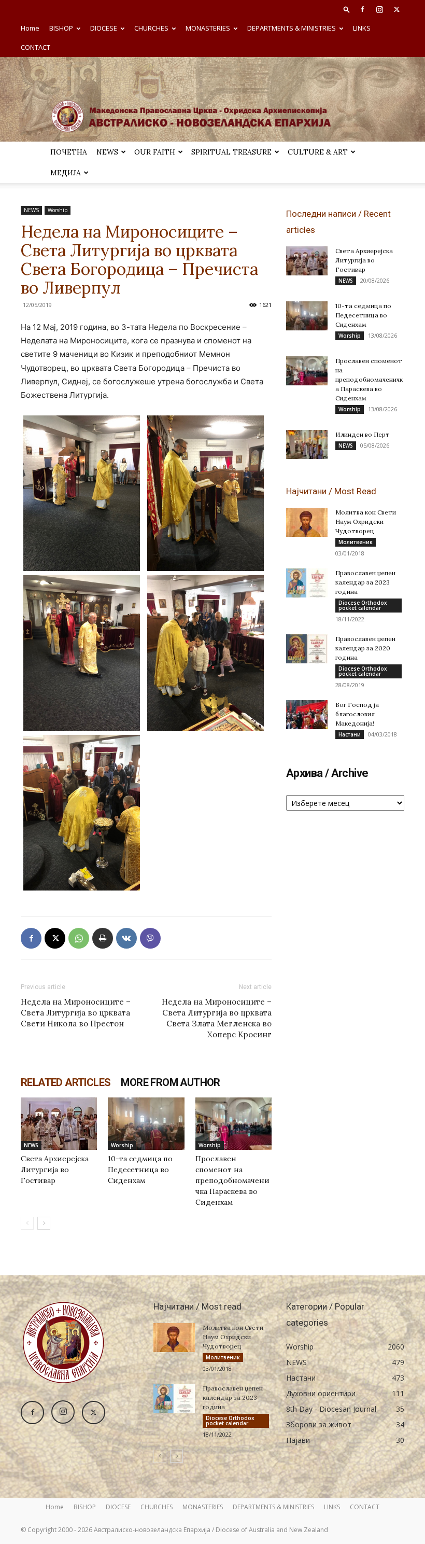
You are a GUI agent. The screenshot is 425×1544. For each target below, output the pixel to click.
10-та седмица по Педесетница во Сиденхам (140, 1169)
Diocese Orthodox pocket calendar (362, 605)
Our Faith (154, 152)
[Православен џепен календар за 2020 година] (307, 648)
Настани (349, 734)
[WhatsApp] (78, 938)
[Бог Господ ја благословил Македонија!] (307, 714)
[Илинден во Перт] (307, 444)
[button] (347, 9)
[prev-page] (27, 1223)
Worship (57, 210)
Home (30, 28)
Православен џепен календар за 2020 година (365, 648)
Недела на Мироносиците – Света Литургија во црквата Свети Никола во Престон (76, 1012)
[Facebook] (362, 9)
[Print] (102, 938)
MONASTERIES (208, 28)
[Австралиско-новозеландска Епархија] (212, 99)
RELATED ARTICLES (65, 1082)
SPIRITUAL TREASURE (231, 152)
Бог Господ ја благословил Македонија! (357, 714)
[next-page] (43, 1223)
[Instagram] (379, 9)
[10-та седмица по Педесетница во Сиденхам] (146, 1123)
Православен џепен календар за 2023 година (365, 582)
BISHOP (61, 28)
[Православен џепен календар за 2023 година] (307, 582)
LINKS (362, 28)
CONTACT (35, 47)
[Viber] (150, 938)
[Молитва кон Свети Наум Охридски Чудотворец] (307, 522)
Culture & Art (318, 152)
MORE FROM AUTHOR (170, 1082)
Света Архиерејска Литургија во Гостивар (55, 1169)
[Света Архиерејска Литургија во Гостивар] (59, 1123)
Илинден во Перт (362, 434)
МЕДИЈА (65, 172)
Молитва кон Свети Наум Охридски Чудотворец (365, 521)
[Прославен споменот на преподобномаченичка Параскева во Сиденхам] (233, 1123)
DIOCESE (103, 28)
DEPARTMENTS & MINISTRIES (291, 28)
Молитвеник (355, 542)
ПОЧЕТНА (68, 152)
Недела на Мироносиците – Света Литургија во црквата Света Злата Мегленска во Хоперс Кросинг (217, 1018)
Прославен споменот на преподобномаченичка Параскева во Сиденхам (232, 1180)
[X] (396, 9)
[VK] (126, 938)
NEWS (107, 152)
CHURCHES (151, 28)
